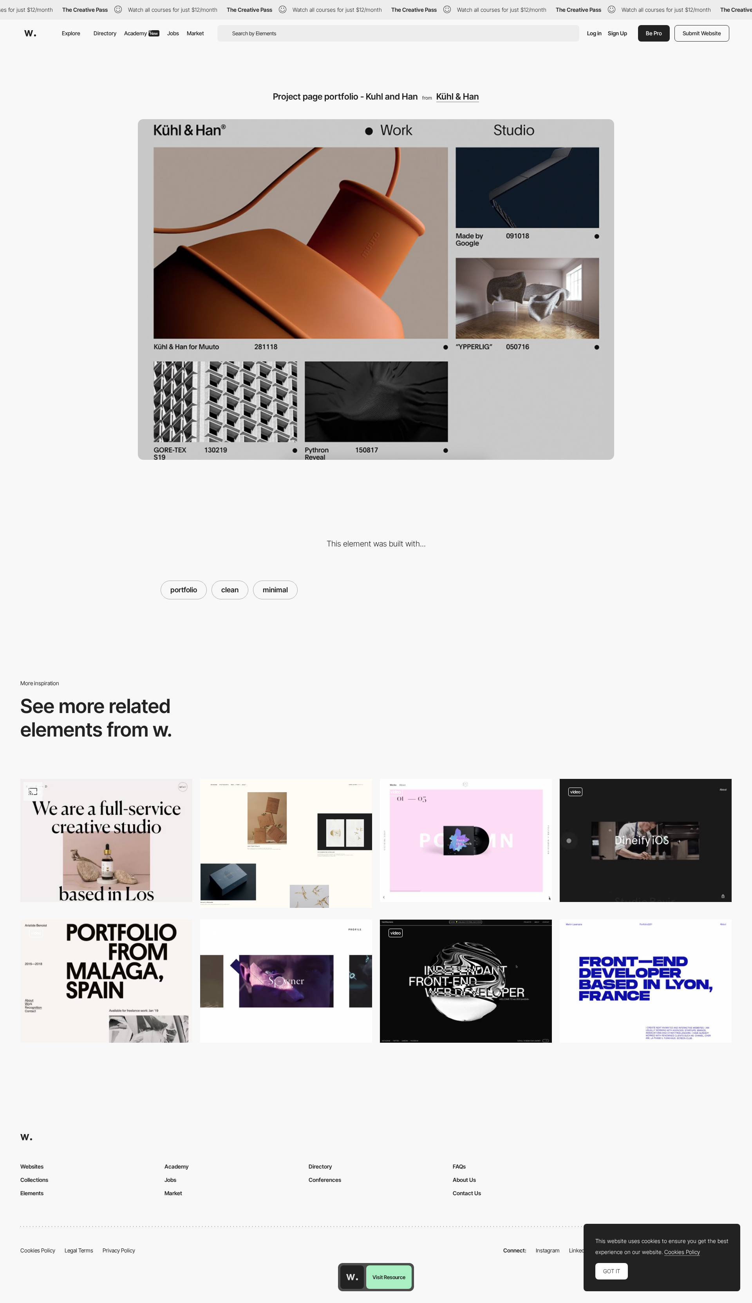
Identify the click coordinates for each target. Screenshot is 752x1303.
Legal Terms (79, 1250)
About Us (464, 1179)
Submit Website (702, 33)
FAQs (459, 1166)
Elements (31, 1193)
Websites (31, 1166)
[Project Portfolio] (286, 843)
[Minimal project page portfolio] (286, 981)
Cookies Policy (37, 1250)
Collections (34, 1179)
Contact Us (467, 1193)
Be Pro (654, 33)
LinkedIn (579, 1250)
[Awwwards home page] (352, 1277)
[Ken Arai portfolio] (646, 840)
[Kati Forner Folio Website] (106, 840)
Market (195, 33)
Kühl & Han (457, 96)
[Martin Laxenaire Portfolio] (646, 981)
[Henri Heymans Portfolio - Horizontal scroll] (466, 981)
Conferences (325, 1179)
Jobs (173, 33)
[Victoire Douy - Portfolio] (466, 840)
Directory (105, 33)
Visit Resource (388, 1277)
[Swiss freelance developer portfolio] (106, 981)
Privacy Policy (119, 1250)
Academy (141, 33)
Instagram (548, 1250)
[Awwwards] (30, 33)
